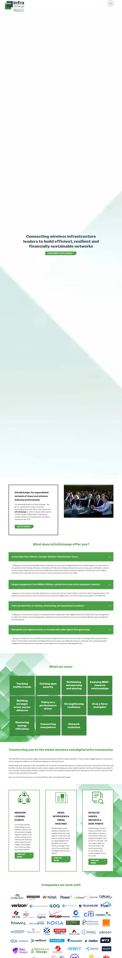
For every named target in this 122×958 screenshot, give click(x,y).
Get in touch (23, 527)
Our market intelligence (60, 253)
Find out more (21, 855)
